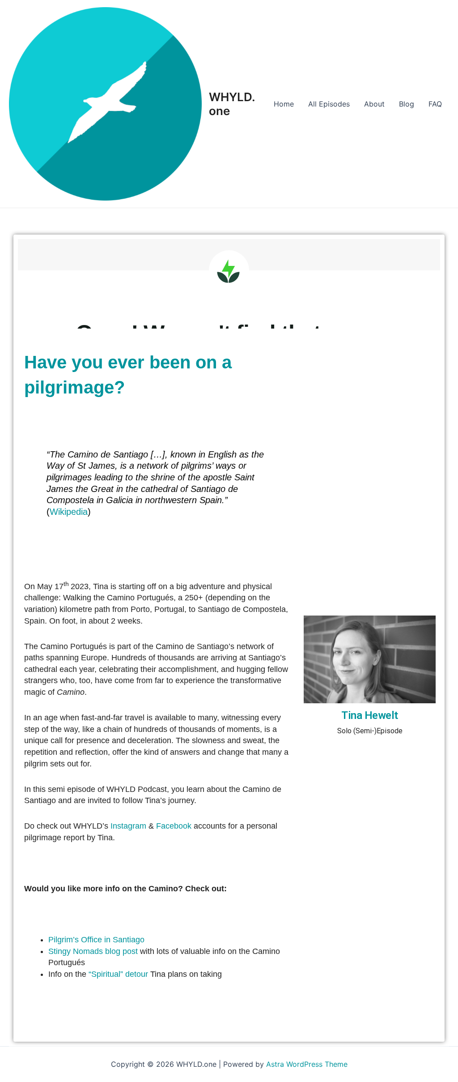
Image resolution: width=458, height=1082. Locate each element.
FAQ (435, 103)
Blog (406, 103)
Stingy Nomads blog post (93, 951)
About (374, 103)
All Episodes (329, 103)
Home (284, 103)
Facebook (173, 825)
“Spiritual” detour (118, 974)
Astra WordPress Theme (307, 1064)
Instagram (128, 825)
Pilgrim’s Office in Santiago (96, 939)
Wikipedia (69, 512)
